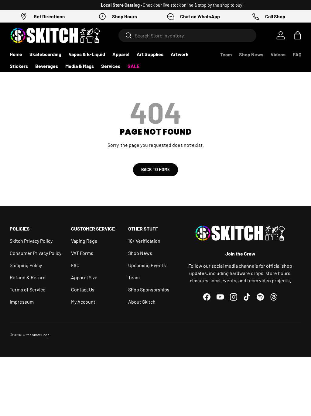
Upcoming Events (147, 265)
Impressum (22, 302)
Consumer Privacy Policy (35, 253)
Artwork (180, 54)
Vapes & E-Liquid (87, 54)
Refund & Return (28, 277)
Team (226, 54)
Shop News (251, 54)
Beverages (46, 66)
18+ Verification (144, 241)
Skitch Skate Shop (36, 335)
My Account (83, 302)
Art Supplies (150, 54)
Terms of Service (28, 289)
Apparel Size (84, 277)
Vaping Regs (84, 241)
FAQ (297, 54)
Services (110, 66)
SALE (133, 66)
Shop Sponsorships (148, 289)
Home (16, 54)
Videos (278, 54)
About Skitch (142, 302)
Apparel (120, 54)
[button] (297, 35)
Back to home (155, 169)
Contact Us (82, 289)
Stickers (19, 66)
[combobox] (187, 35)
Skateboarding (45, 54)
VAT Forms (82, 253)
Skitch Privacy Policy (31, 241)
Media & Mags (79, 66)
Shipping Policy (26, 265)
